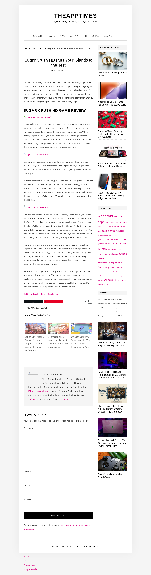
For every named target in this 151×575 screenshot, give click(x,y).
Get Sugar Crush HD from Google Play (41, 294)
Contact (27, 560)
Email (27, 485)
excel (99, 231)
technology (118, 276)
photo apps (109, 259)
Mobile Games (39, 48)
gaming (111, 235)
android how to (121, 222)
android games (110, 222)
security (113, 267)
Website (27, 499)
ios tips (118, 243)
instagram (109, 239)
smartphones (103, 272)
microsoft (102, 254)
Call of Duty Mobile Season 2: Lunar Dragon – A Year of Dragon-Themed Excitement (34, 343)
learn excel (117, 249)
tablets (112, 276)
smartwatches (115, 272)
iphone (102, 248)
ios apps (118, 239)
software (101, 276)
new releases (112, 254)
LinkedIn (63, 399)
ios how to (109, 243)
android (106, 216)
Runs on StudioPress (87, 546)
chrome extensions (117, 226)
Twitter (31, 399)
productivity (118, 263)
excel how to (108, 230)
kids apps (111, 249)
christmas (106, 227)
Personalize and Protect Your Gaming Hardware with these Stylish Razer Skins (112, 443)
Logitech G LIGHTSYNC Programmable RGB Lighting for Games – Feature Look (112, 375)
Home (28, 48)
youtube (105, 284)
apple (100, 227)
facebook (120, 230)
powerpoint (117, 259)
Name (27, 471)
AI (99, 216)
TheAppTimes (75, 16)
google (102, 239)
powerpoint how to (105, 263)
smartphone (121, 267)
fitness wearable (103, 235)
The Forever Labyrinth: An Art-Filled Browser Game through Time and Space (111, 409)
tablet (107, 276)
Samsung (103, 267)
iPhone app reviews (38, 391)
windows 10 (110, 279)
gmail (117, 235)
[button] (117, 36)
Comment (29, 428)
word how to (121, 280)
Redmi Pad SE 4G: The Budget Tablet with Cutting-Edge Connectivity (111, 195)
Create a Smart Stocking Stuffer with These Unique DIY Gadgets (111, 134)
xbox (100, 284)
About (26, 556)
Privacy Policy (30, 565)
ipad (124, 243)
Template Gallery (31, 569)
